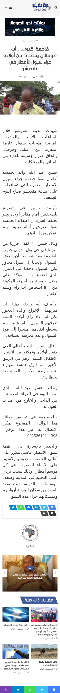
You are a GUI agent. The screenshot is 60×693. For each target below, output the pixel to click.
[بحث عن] (56, 8)
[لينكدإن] (35, 507)
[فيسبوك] (51, 507)
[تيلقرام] (12, 507)
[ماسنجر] (27, 507)
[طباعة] (43, 513)
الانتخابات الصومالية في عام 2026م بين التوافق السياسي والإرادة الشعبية (16, 665)
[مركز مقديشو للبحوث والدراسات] (42, 7)
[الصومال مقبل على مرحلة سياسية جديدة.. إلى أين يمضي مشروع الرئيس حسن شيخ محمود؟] (44, 614)
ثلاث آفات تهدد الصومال (16, 625)
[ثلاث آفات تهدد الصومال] (15, 614)
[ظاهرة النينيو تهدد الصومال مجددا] (44, 651)
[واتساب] (19, 507)
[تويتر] (43, 507)
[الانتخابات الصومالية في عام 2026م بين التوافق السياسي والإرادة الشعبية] (15, 651)
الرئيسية (32, 40)
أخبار (24, 40)
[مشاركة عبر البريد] (51, 513)
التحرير (36, 76)
